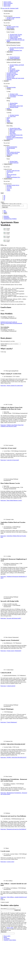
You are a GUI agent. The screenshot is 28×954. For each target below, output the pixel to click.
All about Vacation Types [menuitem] (13, 26)
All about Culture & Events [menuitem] (13, 170)
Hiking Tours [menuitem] (13, 104)
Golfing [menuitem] (8, 121)
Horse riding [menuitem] (9, 123)
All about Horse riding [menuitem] (15, 128)
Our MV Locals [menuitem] (10, 18)
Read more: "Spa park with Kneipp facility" (11, 618)
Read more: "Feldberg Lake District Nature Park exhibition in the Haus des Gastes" (12, 425)
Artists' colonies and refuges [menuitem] (13, 152)
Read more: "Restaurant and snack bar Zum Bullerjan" (13, 829)
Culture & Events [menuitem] (8, 164)
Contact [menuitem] (8, 190)
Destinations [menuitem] (7, 140)
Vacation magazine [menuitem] (8, 11)
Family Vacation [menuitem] (10, 29)
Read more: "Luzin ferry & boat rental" (10, 460)
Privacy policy (7, 936)
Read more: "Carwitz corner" (7, 861)
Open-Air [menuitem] (9, 176)
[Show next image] (2, 244)
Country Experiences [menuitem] (14, 58)
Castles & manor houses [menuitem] (12, 153)
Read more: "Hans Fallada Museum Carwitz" (11, 500)
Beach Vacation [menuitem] (10, 28)
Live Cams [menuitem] (9, 187)
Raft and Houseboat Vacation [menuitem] (13, 42)
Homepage (6, 216)
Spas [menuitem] (11, 67)
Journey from (4, 343)
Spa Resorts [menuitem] (9, 154)
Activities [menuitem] (6, 81)
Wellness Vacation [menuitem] (14, 71)
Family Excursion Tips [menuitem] (15, 35)
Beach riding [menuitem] (13, 133)
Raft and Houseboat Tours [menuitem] (16, 50)
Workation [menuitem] (9, 79)
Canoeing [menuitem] (9, 110)
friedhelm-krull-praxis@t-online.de (9, 322)
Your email (4, 908)
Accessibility (7, 938)
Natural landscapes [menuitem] (14, 162)
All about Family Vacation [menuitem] (16, 34)
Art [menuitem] (7, 173)
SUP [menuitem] (8, 119)
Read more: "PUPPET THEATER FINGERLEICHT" (14, 757)
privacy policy (10, 927)
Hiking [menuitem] (8, 98)
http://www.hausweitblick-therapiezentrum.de (11, 323)
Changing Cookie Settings (10, 940)
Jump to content (7, 1)
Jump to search (7, 4)
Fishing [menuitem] (8, 108)
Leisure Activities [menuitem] (14, 37)
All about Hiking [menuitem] (14, 103)
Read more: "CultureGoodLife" (8, 686)
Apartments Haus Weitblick (10, 218)
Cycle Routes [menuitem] (13, 96)
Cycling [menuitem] (8, 88)
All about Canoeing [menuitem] (14, 115)
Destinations (6, 217)
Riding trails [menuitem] (12, 131)
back (2, 193)
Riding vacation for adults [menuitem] (16, 129)
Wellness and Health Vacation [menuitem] (13, 59)
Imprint (5, 937)
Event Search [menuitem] (10, 172)
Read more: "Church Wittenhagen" (9, 722)
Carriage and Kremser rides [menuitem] (16, 135)
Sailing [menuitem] (8, 120)
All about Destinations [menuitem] (12, 146)
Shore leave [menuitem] (9, 51)
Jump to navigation (8, 3)
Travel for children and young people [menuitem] (15, 78)
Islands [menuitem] (8, 150)
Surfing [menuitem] (8, 117)
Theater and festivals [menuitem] (11, 174)
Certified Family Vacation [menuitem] (16, 38)
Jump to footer (7, 5)
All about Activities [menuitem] (11, 87)
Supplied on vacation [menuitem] (14, 70)
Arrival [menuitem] (8, 189)
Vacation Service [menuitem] (7, 178)
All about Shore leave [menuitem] (15, 57)
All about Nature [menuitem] (13, 161)
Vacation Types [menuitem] (7, 20)
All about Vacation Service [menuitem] (13, 185)
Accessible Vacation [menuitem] (11, 72)
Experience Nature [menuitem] (11, 136)
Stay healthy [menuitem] (12, 68)
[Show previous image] (1, 244)
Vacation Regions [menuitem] (11, 148)
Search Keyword (6, 205)
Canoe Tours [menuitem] (13, 116)
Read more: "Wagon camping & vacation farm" (12, 385)
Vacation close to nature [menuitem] (12, 74)
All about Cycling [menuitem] (14, 94)
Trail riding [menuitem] (12, 132)
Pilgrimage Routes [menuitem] (14, 107)
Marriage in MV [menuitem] (10, 76)
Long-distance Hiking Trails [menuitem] (16, 105)
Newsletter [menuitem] (9, 186)
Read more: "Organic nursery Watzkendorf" (11, 650)
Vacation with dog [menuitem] (11, 75)
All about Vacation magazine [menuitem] (13, 17)
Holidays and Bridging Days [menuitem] (13, 177)
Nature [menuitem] (8, 156)
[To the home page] (9, 8)
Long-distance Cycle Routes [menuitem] (16, 95)
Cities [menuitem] (8, 149)
